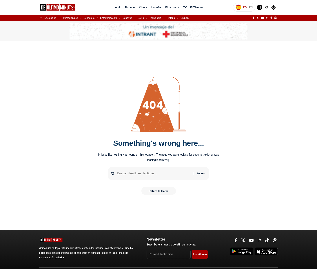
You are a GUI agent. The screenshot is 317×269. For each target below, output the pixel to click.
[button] (266, 7)
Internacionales (70, 18)
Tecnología (155, 18)
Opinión (185, 18)
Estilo (141, 18)
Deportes (127, 18)
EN (251, 7)
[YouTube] (262, 18)
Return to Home (158, 190)
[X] (257, 18)
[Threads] (275, 18)
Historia (171, 18)
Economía (89, 18)
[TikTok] (271, 18)
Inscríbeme (200, 254)
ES (245, 7)
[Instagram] (267, 18)
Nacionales (50, 18)
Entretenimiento (108, 18)
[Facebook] (253, 18)
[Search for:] (153, 173)
